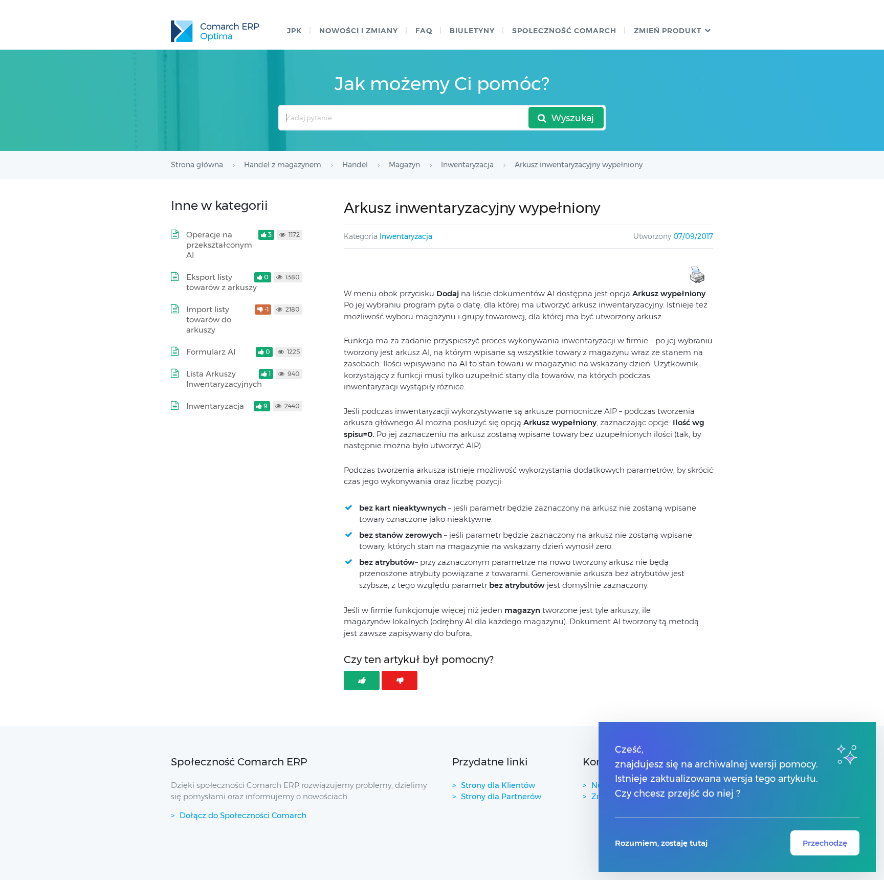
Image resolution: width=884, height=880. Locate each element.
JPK (294, 30)
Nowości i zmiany (358, 30)
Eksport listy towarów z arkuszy (221, 282)
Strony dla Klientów (498, 785)
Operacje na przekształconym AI (219, 245)
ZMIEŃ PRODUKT (667, 30)
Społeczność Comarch (564, 30)
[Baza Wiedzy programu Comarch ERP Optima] (215, 31)
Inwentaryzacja (406, 236)
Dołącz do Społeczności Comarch (243, 815)
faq (423, 30)
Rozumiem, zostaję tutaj (661, 843)
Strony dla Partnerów (501, 796)
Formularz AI (210, 352)
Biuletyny (472, 30)
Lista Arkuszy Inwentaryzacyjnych (224, 379)
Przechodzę (825, 843)
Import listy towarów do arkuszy (208, 319)
